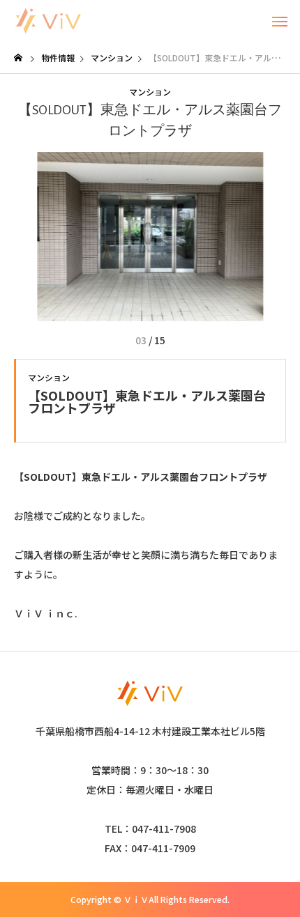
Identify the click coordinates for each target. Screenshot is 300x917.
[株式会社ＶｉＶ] (48, 21)
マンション (150, 92)
